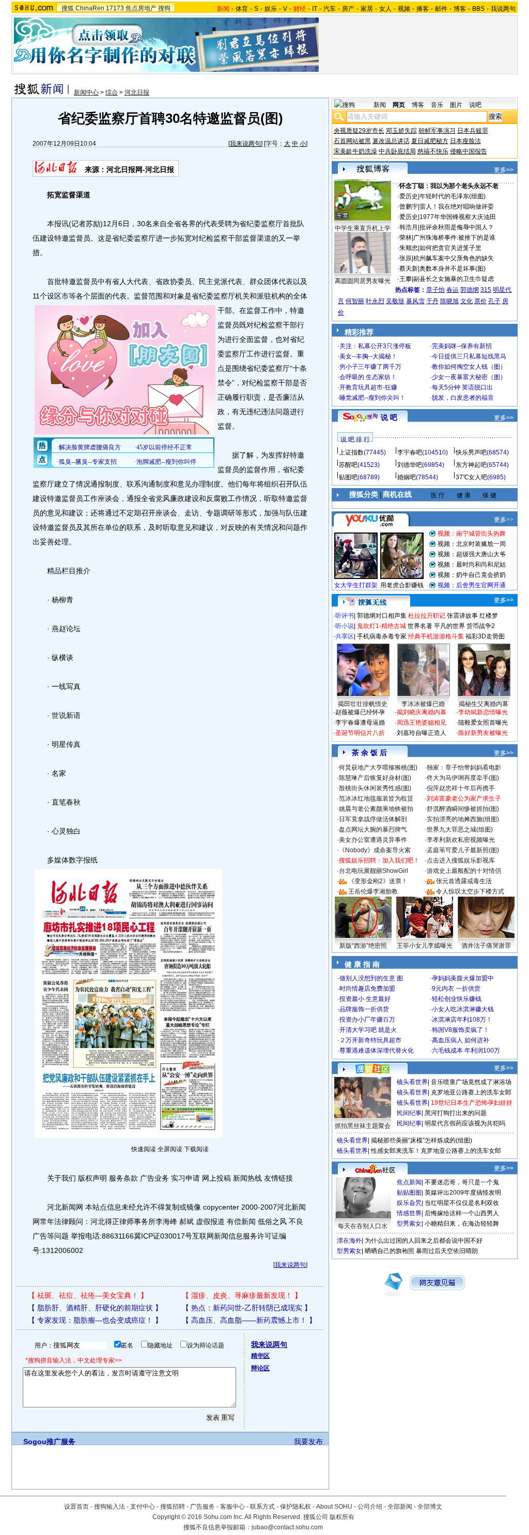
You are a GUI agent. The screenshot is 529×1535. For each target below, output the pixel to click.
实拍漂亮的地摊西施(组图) (463, 819)
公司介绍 (369, 1506)
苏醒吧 (348, 464)
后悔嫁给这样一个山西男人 (462, 1213)
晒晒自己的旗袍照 (389, 1251)
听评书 (344, 615)
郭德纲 (469, 289)
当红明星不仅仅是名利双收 (462, 1203)
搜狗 (164, 8)
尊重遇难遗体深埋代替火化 (376, 1050)
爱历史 (408, 196)
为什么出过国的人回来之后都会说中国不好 (424, 1240)
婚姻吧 (406, 477)
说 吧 (389, 417)
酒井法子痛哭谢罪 (486, 945)
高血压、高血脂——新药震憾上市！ (249, 1320)
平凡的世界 (449, 626)
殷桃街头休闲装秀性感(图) (375, 788)
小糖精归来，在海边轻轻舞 (462, 1223)
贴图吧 (348, 477)
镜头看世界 (412, 1082)
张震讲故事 (462, 615)
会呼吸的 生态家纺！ (368, 377)
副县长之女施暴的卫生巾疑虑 (453, 279)
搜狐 (67, 8)
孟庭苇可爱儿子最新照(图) (463, 850)
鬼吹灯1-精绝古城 (381, 626)
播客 (422, 8)
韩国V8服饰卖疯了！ (460, 1029)
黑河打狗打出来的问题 (456, 1113)
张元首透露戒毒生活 (464, 881)
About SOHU (334, 1506)
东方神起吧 (471, 464)
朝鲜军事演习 (437, 130)
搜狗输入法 (109, 1506)
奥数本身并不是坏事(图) (452, 268)
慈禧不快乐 (432, 151)
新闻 (380, 104)
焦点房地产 (141, 8)
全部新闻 (399, 1506)
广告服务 (202, 1506)
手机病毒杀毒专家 (382, 636)
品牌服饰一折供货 (364, 1009)
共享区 (344, 636)
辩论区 (260, 1368)
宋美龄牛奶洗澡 (355, 151)
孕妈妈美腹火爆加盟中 (463, 978)
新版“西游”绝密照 (363, 945)
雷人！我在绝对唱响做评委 (456, 206)
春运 (452, 289)
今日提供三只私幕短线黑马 (469, 356)
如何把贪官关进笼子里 (450, 248)
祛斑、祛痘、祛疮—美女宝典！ (87, 1295)
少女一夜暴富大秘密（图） (469, 377)
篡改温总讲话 (391, 141)
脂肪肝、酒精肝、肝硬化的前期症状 (95, 1308)
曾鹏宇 (408, 206)
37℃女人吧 (471, 477)
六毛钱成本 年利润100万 (466, 1050)
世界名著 (420, 626)
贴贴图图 (409, 1192)
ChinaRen (89, 8)
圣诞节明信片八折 (360, 733)
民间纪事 (409, 1113)
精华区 (260, 1355)
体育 (242, 8)
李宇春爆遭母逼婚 (360, 722)
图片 (456, 104)
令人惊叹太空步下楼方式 (470, 891)
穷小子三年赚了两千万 (370, 366)
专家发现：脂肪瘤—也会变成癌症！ (95, 1320)
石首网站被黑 (352, 141)
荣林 (405, 237)
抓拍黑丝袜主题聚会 (363, 1126)
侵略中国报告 (468, 151)
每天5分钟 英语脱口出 (462, 387)
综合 (111, 92)
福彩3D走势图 (485, 636)
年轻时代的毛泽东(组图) (452, 196)
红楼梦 (488, 615)
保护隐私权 (295, 1506)
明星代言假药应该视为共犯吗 (465, 1123)
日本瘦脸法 (465, 141)
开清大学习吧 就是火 (368, 1029)
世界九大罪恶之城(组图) (460, 829)
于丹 (432, 301)
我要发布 (308, 1441)
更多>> (504, 170)
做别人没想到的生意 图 (371, 978)
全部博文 (429, 1506)
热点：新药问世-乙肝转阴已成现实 (246, 1308)
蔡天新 (408, 268)
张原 (405, 258)
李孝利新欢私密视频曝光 (461, 839)
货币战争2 (480, 626)
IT (314, 8)
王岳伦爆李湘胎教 (373, 891)
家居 (367, 8)
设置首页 (76, 1506)
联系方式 (262, 1506)
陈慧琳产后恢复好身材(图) (375, 777)
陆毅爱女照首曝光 (483, 722)
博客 (460, 8)
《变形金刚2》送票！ (378, 881)
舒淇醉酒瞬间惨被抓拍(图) (463, 808)
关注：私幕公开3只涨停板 (375, 346)
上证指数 (351, 452)
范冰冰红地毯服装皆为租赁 (376, 798)
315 (485, 289)
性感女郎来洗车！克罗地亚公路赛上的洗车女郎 (436, 1150)
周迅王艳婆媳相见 (421, 722)
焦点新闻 (409, 1182)
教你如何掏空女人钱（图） (469, 366)
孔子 (494, 301)
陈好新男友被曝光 (483, 733)
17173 (115, 8)
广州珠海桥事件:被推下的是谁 (454, 237)
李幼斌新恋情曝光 (483, 712)
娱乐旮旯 (409, 1203)
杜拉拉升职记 (426, 615)
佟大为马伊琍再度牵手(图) (463, 777)
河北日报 (137, 92)
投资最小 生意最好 (365, 999)
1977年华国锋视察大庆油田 (457, 217)
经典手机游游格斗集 (436, 636)
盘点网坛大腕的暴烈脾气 (373, 829)
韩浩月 (408, 227)
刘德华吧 (409, 464)
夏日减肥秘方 (429, 141)
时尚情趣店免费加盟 (367, 988)
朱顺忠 (408, 248)
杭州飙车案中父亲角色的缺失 (453, 258)
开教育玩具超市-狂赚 (368, 387)
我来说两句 (245, 143)
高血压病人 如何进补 (460, 1040)
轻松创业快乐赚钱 (456, 999)
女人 (385, 8)
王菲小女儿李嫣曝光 (425, 945)
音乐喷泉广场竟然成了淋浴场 (471, 1082)
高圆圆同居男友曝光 (363, 281)
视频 (404, 8)
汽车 (329, 8)
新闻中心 (86, 92)
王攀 (405, 279)
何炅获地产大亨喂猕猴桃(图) (378, 767)
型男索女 (409, 1223)
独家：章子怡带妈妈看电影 (464, 767)
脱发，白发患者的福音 (463, 397)
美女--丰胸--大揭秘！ (368, 356)
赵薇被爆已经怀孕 (360, 712)
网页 (399, 104)
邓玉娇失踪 (401, 130)
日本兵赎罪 (472, 130)
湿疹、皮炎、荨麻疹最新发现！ (241, 1295)
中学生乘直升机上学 (363, 228)
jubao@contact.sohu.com (287, 1527)
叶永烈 (375, 301)
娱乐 (270, 8)
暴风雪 (415, 301)
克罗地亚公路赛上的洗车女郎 (471, 1092)
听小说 (344, 626)
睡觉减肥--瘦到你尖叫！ (372, 397)
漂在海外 (349, 1240)
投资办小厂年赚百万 (367, 1019)
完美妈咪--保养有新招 (462, 346)
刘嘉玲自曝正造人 (421, 733)
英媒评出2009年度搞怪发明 (463, 1192)
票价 (480, 301)
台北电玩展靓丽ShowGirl (373, 870)
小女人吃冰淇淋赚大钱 (463, 1009)
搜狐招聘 (172, 1506)
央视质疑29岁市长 (359, 130)
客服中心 (232, 1506)
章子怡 (435, 289)
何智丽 (355, 301)
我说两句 (503, 8)
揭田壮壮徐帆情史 (362, 704)
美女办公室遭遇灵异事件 (373, 839)
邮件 (441, 8)
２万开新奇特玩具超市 (370, 1040)
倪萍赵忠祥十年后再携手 (461, 788)
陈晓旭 (449, 301)
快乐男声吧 (471, 452)
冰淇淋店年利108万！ (462, 1019)
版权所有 (342, 1517)
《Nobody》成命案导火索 (375, 850)
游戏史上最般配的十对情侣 (464, 870)
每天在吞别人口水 (362, 1226)
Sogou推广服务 (49, 1441)
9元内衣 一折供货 (456, 988)
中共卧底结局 (397, 151)
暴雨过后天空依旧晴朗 (447, 1251)
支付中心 (142, 1506)
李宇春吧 (409, 452)
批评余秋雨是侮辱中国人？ (456, 227)
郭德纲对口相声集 (382, 615)
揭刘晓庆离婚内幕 (421, 712)
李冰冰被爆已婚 (423, 704)
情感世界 (409, 1213)
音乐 (437, 104)
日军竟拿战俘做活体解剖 (373, 819)
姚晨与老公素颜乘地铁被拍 (376, 808)
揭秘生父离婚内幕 (483, 704)
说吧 (475, 104)
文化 (466, 301)
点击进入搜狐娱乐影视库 (461, 860)
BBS (478, 8)
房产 (348, 8)
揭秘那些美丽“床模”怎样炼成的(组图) (421, 1140)
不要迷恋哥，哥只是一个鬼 (462, 1182)
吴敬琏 (395, 301)
